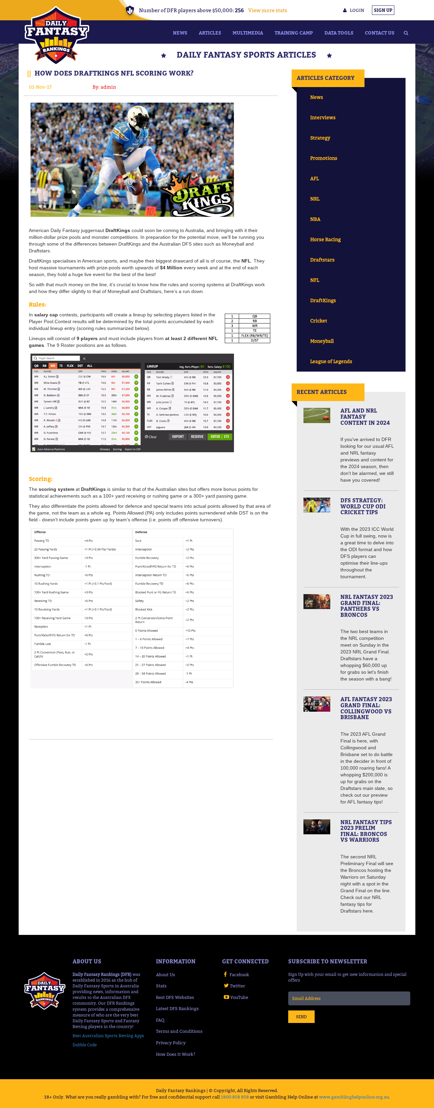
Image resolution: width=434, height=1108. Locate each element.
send (301, 1016)
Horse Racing (325, 239)
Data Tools (338, 33)
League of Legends (331, 361)
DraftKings (323, 300)
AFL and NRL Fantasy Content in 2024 (365, 416)
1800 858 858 (235, 1097)
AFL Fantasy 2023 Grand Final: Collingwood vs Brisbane (366, 708)
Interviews (323, 117)
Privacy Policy (171, 1042)
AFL (314, 178)
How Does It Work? (175, 1054)
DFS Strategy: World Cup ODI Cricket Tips (363, 506)
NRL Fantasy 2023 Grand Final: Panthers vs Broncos (366, 605)
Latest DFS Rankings (177, 1008)
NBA (315, 219)
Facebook (239, 974)
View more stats (267, 10)
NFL (314, 280)
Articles (210, 33)
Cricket (318, 320)
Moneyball (322, 341)
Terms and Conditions (179, 1031)
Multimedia (248, 33)
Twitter (237, 985)
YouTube (239, 997)
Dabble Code (85, 1044)
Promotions (323, 158)
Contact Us (379, 33)
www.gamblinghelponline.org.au (354, 1097)
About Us (165, 974)
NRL (314, 199)
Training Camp (294, 33)
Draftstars (322, 260)
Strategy (320, 138)
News (180, 33)
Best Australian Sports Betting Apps (108, 1035)
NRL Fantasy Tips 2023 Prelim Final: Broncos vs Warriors (366, 831)
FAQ (160, 1020)
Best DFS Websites (175, 997)
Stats (161, 985)
